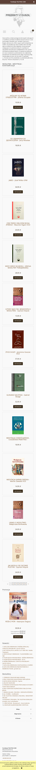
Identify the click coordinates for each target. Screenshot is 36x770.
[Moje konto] (22, 32)
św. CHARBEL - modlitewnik (11, 694)
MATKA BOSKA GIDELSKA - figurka (13, 681)
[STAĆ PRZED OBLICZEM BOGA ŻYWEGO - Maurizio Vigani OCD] (18, 210)
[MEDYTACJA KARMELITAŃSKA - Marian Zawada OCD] (18, 467)
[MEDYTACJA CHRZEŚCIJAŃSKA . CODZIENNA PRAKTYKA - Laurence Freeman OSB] (18, 425)
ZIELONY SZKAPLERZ (9, 683)
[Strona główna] (18, 16)
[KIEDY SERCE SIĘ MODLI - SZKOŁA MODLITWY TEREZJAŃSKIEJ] (18, 253)
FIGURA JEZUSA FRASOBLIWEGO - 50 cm (14, 659)
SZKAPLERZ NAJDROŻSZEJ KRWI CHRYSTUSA (16, 705)
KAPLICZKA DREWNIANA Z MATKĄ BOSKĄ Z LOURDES (18, 665)
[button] (4, 32)
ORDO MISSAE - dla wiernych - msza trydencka (17, 703)
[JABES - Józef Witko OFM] (18, 167)
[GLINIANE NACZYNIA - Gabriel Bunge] (18, 382)
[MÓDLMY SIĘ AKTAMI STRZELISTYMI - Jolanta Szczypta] (18, 83)
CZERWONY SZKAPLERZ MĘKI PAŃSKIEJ (14, 677)
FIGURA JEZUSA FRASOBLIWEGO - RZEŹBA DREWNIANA (18, 658)
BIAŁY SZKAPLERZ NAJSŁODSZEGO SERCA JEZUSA (17, 679)
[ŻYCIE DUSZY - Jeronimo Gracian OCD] (18, 339)
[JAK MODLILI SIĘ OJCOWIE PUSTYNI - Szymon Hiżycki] (18, 553)
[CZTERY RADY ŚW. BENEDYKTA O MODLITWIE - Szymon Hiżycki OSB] (18, 296)
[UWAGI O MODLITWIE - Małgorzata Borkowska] (18, 510)
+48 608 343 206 (6, 758)
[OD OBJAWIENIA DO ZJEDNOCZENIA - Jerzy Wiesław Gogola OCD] (18, 126)
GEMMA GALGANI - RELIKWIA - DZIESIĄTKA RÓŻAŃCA (18, 692)
